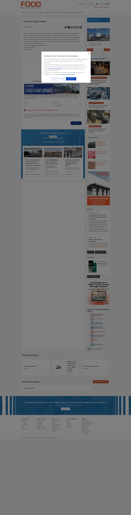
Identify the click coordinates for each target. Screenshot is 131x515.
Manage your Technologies (58, 78)
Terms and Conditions (55, 69)
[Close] (88, 53)
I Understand (71, 78)
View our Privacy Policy (67, 74)
